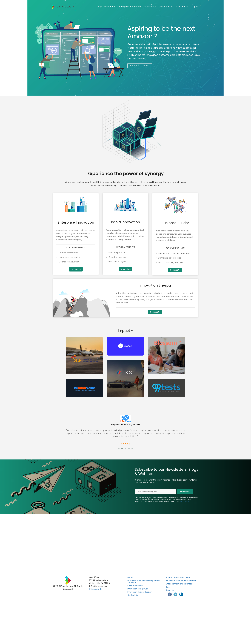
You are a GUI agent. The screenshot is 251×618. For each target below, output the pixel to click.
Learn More (76, 269)
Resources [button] (165, 6)
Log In (195, 6)
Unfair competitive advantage (179, 584)
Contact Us (182, 6)
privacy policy (184, 501)
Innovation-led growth (137, 588)
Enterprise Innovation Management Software (143, 581)
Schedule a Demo (139, 66)
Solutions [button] (150, 6)
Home (130, 577)
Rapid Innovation (106, 6)
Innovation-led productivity (139, 592)
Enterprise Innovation (130, 6)
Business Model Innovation (178, 577)
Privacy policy (96, 589)
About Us (170, 590)
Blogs (168, 587)
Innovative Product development (181, 580)
